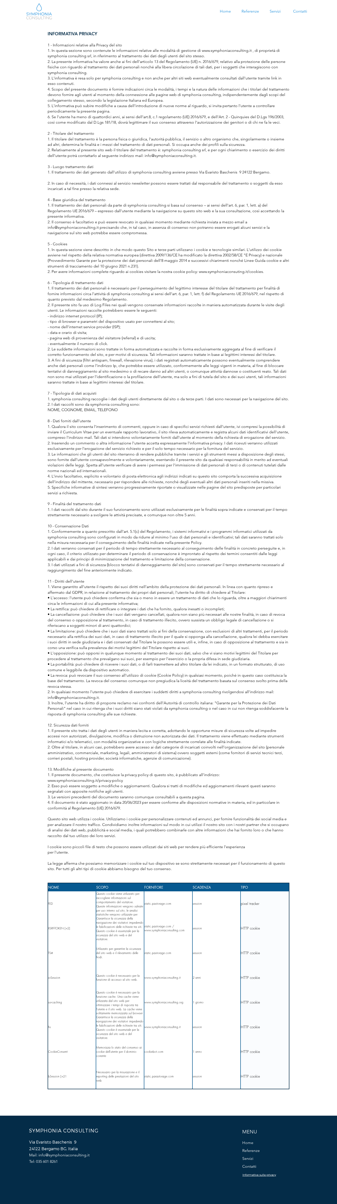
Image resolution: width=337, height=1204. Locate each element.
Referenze (251, 1150)
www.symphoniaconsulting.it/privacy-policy (85, 780)
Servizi (247, 1158)
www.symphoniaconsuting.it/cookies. (231, 271)
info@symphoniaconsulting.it (170, 155)
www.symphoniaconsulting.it (227, 50)
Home (247, 1142)
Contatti (249, 1166)
